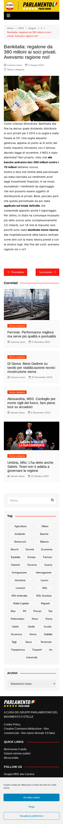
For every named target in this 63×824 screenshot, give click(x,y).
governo (32, 564)
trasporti (37, 649)
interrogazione (43, 572)
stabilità (48, 634)
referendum (17, 618)
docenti (30, 549)
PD (24, 611)
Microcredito (11, 757)
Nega (31, 806)
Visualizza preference (31, 815)
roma (49, 618)
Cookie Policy (12, 724)
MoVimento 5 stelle (15, 749)
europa (31, 557)
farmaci (47, 557)
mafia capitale (21, 603)
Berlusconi (20, 541)
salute (15, 626)
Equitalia (15, 557)
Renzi (35, 618)
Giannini (15, 564)
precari (37, 611)
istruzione (20, 580)
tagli (14, 642)
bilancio (44, 541)
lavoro (44, 580)
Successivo (45, 272)
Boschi (14, 549)
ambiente (20, 534)
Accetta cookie (31, 797)
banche (44, 534)
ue (50, 649)
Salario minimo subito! (17, 753)
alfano (44, 526)
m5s (44, 588)
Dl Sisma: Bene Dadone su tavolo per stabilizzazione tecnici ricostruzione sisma (31, 368)
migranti (45, 603)
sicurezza (16, 634)
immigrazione (19, 572)
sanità (31, 626)
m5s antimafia (19, 595)
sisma (32, 634)
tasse (28, 642)
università (31, 657)
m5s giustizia (43, 595)
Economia (46, 549)
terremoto (46, 642)
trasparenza (18, 649)
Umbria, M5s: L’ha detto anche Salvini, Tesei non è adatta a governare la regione (30, 466)
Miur (13, 611)
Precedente (17, 272)
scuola (47, 626)
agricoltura (20, 526)
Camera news (14, 65)
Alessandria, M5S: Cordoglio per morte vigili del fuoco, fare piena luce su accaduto (31, 403)
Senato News (18, 412)
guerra (48, 564)
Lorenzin (20, 588)
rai (50, 611)
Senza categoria (15, 69)
